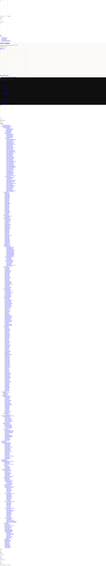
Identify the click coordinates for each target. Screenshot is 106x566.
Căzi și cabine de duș (6, 94)
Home (1, 45)
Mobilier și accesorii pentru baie (7, 99)
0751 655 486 (2, 554)
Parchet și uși (5, 100)
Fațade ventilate (5, 95)
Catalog (4, 87)
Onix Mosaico (10, 45)
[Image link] (6, 79)
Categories (1, 123)
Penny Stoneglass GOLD (4, 75)
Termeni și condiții (5, 88)
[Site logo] (4, 15)
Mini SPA (4, 98)
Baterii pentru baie (5, 92)
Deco (12, 45)
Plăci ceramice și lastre (5, 45)
